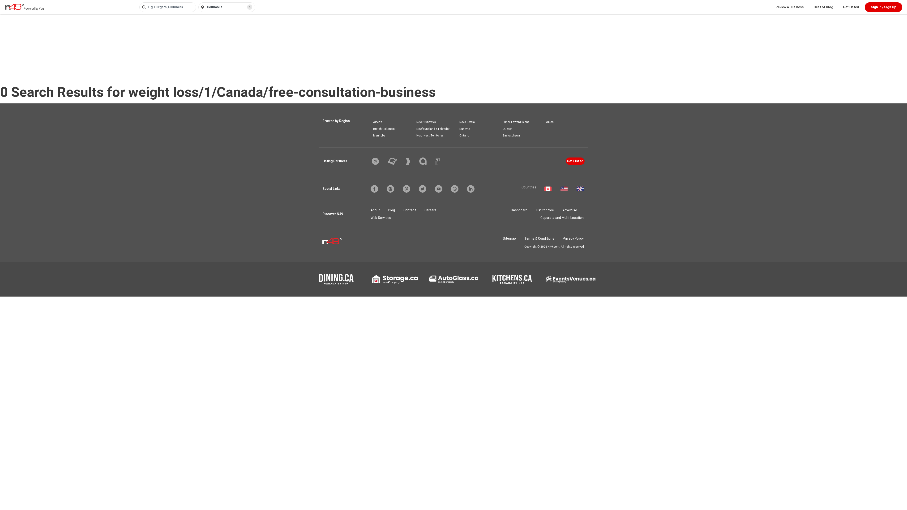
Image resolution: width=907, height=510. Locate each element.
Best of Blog (823, 7)
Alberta (377, 122)
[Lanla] (426, 161)
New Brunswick (426, 122)
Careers (430, 210)
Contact (409, 210)
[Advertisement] (453, 50)
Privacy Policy (573, 238)
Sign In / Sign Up (883, 7)
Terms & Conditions (539, 238)
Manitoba (379, 135)
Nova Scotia (467, 122)
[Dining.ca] (336, 279)
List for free (545, 210)
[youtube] (438, 189)
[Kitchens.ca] (512, 279)
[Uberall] (396, 161)
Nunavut (464, 129)
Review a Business (790, 7)
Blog (391, 210)
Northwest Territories (430, 135)
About (375, 210)
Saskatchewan (512, 135)
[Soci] (438, 161)
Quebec (507, 129)
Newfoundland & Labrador (432, 129)
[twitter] (422, 189)
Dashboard (519, 210)
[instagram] (390, 189)
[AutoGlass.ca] (453, 279)
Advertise (569, 210)
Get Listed (851, 7)
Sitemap (509, 238)
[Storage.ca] (395, 279)
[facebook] (374, 189)
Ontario (464, 135)
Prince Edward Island (516, 122)
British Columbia (384, 129)
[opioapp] (454, 189)
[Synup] (411, 161)
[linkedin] (470, 189)
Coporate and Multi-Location (562, 218)
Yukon (550, 122)
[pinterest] (406, 189)
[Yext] (379, 161)
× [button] (250, 7)
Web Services (381, 218)
